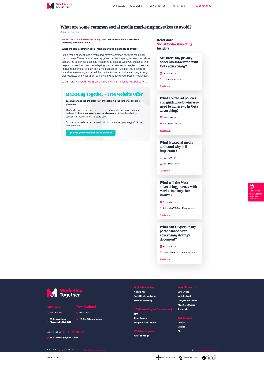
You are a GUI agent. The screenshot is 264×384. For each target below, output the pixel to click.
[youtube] (77, 331)
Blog (180, 331)
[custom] (82, 331)
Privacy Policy (89, 350)
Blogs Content (140, 318)
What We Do (136, 6)
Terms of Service (100, 350)
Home (65, 39)
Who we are (183, 291)
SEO (136, 314)
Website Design (141, 335)
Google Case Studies (187, 300)
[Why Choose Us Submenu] (167, 6)
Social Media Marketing (88, 39)
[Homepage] (59, 6)
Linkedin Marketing (143, 300)
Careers (181, 326)
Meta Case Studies (186, 305)
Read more (165, 86)
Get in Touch (179, 6)
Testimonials (183, 309)
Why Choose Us (157, 6)
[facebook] (63, 331)
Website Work (184, 296)
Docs (72, 39)
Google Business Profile (145, 322)
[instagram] (68, 331)
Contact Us (183, 322)
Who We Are (119, 6)
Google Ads (139, 291)
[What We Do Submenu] (144, 6)
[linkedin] (73, 331)
